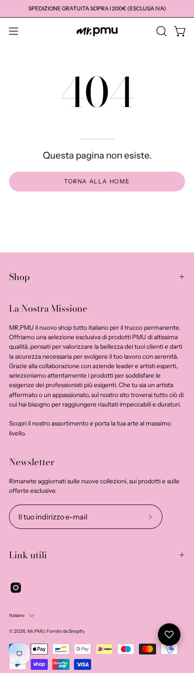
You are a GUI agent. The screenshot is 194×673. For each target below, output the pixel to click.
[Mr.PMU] (97, 31)
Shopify (76, 631)
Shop (19, 277)
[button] (160, 31)
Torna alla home (97, 181)
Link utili (28, 555)
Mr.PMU (36, 631)
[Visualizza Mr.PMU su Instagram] (16, 587)
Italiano (17, 615)
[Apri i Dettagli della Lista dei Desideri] (169, 634)
